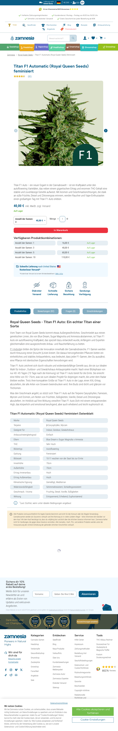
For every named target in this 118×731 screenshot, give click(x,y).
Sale (32, 680)
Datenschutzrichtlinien (59, 703)
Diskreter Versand (59, 683)
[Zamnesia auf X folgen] (21, 669)
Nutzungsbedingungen (77, 610)
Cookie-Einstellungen (93, 719)
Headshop (35, 644)
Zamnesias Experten (60, 678)
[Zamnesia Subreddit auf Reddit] (10, 675)
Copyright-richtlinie (82, 690)
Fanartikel (35, 671)
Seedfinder (57, 640)
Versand (46, 206)
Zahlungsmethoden (82, 649)
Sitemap (56, 687)
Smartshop (35, 658)
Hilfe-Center (79, 640)
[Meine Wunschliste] (94, 38)
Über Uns (56, 658)
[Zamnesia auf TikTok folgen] (5, 675)
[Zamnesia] (26, 38)
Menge (53, 218)
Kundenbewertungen (61, 662)
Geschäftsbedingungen (84, 660)
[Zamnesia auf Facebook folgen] (5, 669)
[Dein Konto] (86, 38)
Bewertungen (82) (46, 311)
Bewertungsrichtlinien (83, 677)
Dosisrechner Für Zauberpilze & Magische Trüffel (103, 647)
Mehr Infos (59, 274)
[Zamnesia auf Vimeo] (16, 669)
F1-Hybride (15, 349)
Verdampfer (35, 649)
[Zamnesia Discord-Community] (16, 675)
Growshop (35, 666)
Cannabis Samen (37, 640)
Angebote (34, 675)
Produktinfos (20, 311)
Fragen (70, 311)
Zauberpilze (35, 662)
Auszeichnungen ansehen (87, 622)
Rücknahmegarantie (82, 672)
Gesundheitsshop (37, 653)
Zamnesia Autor (59, 674)
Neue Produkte (58, 649)
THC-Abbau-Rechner (104, 640)
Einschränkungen (95, 311)
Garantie (78, 681)
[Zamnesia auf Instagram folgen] (10, 669)
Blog (54, 644)
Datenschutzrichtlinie (56, 610)
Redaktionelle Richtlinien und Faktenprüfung (80, 698)
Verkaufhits (57, 653)
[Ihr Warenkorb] (103, 38)
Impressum (79, 644)
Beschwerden (80, 686)
